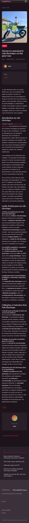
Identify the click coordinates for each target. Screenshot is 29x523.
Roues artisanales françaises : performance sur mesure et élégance (14, 457)
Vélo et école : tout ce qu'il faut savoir (14, 461)
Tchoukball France (20, 490)
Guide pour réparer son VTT (12, 465)
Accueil (4, 7)
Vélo (8, 7)
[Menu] (25, 1)
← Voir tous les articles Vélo (10, 435)
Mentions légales (6, 510)
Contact (4, 513)
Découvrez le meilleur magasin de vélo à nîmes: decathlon (13, 469)
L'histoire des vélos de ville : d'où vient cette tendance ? (14, 475)
